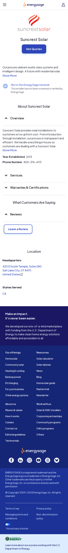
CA (4, 293)
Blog (38, 376)
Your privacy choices (17, 528)
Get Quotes (34, 49)
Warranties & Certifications (29, 187)
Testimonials (12, 440)
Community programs (48, 422)
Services (16, 175)
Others (40, 434)
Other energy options (16, 395)
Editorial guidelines (15, 434)
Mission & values (13, 410)
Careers (9, 422)
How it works (12, 416)
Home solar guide (45, 382)
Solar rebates (43, 364)
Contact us (11, 428)
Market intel (42, 389)
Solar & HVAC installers (48, 410)
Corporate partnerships (49, 416)
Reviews (16, 214)
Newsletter (42, 395)
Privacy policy (43, 508)
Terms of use (12, 508)
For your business (14, 389)
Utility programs (45, 428)
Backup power (13, 376)
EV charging (11, 382)
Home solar (11, 358)
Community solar (14, 364)
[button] (34, 76)
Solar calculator (44, 358)
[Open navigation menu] (5, 5)
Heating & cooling (14, 370)
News (39, 370)
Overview (17, 118)
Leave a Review (18, 229)
